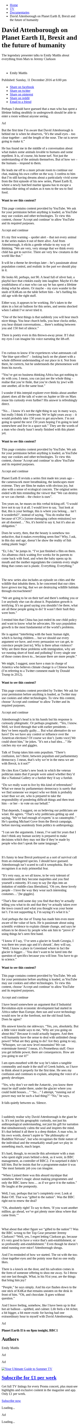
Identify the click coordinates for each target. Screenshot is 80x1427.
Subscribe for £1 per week (29, 1377)
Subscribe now (11, 1401)
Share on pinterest (21, 94)
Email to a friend (20, 102)
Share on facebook (22, 87)
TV (12, 8)
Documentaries (19, 12)
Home (14, 5)
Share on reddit (20, 98)
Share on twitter (20, 90)
